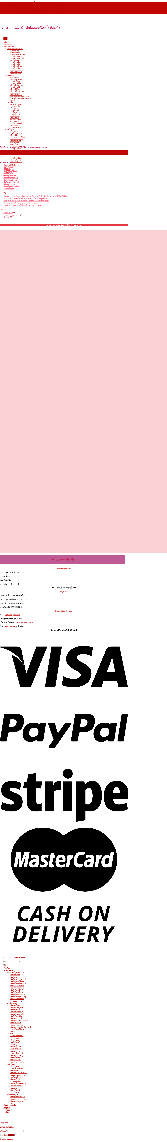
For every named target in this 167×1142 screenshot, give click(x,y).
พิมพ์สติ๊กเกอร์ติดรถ (16, 56)
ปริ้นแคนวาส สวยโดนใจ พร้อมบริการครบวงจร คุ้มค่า (21, 203)
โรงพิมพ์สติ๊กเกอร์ (16, 1077)
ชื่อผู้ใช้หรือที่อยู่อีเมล (7, 1127)
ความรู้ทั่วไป (7, 213)
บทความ (6, 1108)
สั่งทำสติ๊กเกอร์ (14, 152)
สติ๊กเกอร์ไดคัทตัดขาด (17, 1075)
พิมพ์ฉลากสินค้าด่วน (17, 1062)
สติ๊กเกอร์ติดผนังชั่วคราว (17, 160)
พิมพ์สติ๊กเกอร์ (14, 51)
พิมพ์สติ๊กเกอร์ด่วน (15, 148)
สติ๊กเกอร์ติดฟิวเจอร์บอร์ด (17, 91)
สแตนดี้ (12, 100)
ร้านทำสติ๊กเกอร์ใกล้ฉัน (18, 1083)
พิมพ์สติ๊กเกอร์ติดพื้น (16, 62)
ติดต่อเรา (6, 1112)
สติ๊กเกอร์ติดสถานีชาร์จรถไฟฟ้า (19, 97)
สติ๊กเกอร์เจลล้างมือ (16, 95)
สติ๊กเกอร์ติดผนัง (15, 1059)
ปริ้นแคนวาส (14, 154)
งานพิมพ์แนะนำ (12, 76)
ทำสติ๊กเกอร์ (14, 1044)
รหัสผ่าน (3, 1131)
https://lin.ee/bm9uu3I (24, 622)
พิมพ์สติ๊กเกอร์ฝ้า (15, 87)
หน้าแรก (6, 42)
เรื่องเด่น (6, 217)
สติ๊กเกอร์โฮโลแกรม (16, 162)
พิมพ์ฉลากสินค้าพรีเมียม (18, 1073)
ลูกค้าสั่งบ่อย (11, 1064)
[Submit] (4, 964)
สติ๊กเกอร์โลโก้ (8, 173)
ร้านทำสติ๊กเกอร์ (15, 1049)
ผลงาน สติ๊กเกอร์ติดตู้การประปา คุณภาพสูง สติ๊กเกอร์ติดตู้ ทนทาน (25, 198)
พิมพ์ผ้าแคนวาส (15, 93)
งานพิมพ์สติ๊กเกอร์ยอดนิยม (15, 49)
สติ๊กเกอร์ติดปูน (15, 1055)
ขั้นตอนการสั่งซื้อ (9, 1105)
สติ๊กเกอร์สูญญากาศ (16, 79)
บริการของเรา (8, 47)
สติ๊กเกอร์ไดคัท (14, 77)
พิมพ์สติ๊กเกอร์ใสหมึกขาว (11, 186)
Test (11, 164)
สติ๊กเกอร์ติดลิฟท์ (15, 89)
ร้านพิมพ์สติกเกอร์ (16, 1053)
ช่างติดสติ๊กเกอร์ (15, 145)
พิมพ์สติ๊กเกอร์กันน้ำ (17, 1057)
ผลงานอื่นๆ (10, 102)
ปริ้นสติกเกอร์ (15, 1066)
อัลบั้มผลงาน (7, 1110)
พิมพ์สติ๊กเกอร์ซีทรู (15, 83)
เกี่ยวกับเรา (7, 45)
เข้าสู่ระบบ (11, 1135)
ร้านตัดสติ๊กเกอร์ (15, 1046)
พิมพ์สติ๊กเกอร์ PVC (16, 66)
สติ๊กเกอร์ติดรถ (15, 1051)
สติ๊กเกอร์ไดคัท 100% (16, 85)
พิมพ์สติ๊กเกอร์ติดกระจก (17, 58)
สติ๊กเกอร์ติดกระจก (9, 184)
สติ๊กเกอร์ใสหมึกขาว (16, 60)
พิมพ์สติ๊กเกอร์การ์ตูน (16, 68)
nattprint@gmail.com (12, 615)
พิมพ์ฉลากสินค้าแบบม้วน (17, 54)
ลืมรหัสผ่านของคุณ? (7, 1139)
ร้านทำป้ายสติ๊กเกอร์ (17, 1068)
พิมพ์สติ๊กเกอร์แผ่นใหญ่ (17, 70)
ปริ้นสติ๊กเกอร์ (15, 1040)
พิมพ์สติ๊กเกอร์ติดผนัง (16, 158)
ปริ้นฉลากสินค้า (15, 1038)
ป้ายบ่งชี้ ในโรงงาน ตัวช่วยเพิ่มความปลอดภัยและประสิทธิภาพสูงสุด (26, 200)
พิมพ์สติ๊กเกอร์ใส (15, 81)
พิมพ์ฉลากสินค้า (15, 53)
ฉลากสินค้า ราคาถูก (16, 1036)
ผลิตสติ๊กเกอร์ (14, 150)
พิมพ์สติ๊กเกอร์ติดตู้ (15, 64)
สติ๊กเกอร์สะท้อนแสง (16, 72)
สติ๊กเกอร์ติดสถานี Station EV (22, 99)
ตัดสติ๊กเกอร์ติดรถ (15, 74)
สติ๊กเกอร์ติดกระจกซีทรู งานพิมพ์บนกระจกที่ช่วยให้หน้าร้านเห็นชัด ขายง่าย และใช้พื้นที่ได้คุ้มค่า (35, 196)
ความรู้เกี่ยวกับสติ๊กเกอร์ (11, 215)
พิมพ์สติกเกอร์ (15, 1042)
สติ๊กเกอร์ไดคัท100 (9, 175)
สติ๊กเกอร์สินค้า (15, 1070)
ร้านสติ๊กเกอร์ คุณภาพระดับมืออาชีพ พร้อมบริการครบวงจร (23, 205)
